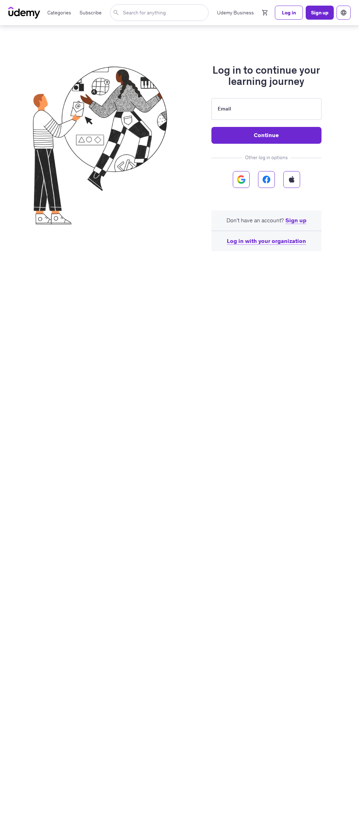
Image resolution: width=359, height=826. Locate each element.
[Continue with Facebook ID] (266, 179)
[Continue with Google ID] (241, 179)
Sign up (295, 220)
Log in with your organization (266, 240)
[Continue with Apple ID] (291, 179)
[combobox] (161, 13)
